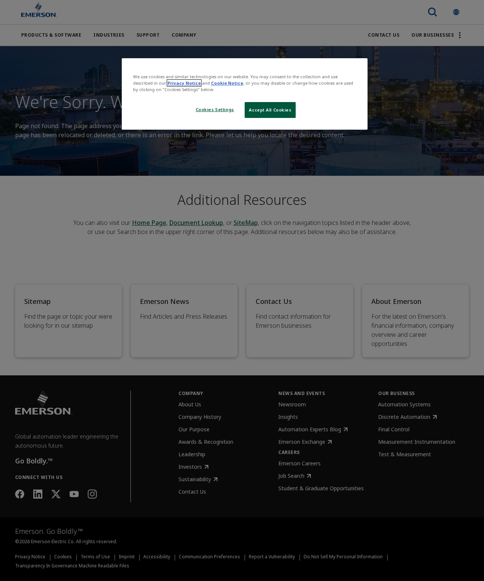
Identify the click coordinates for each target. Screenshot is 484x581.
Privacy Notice (184, 83)
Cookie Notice (227, 83)
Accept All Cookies (270, 110)
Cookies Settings (215, 109)
